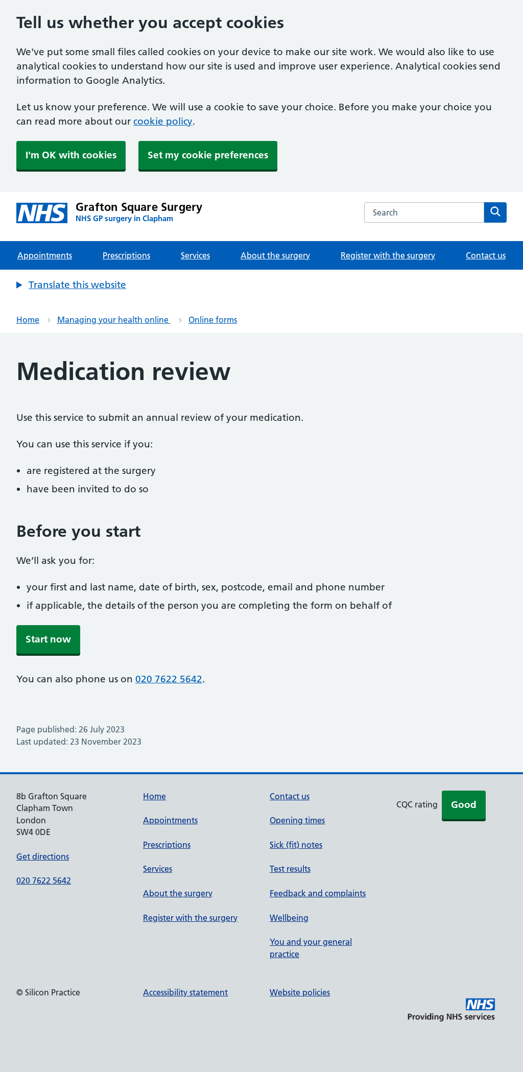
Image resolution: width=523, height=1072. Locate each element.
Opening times (297, 820)
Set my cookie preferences (208, 155)
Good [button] (464, 805)
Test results (290, 869)
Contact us (486, 255)
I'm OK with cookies (71, 155)
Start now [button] (48, 639)
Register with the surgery (388, 255)
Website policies (300, 992)
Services (195, 255)
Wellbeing (289, 918)
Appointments (44, 255)
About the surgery (275, 255)
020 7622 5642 (168, 679)
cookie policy (163, 121)
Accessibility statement (185, 992)
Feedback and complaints (318, 893)
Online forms (212, 320)
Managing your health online (114, 320)
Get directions (42, 856)
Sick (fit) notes (296, 845)
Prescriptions (126, 255)
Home (27, 320)
